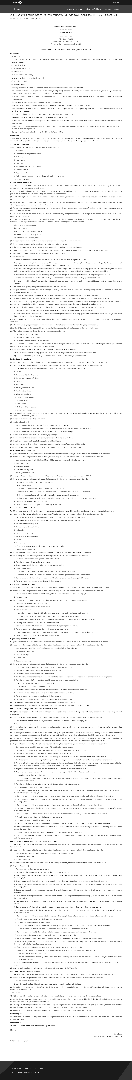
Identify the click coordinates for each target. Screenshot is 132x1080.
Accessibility (16, 1068)
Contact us (39, 1068)
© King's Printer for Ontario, (25, 1072)
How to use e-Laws (74, 9)
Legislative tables (112, 9)
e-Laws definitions (93, 9)
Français (116, 2)
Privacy (28, 1068)
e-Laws (16, 9)
